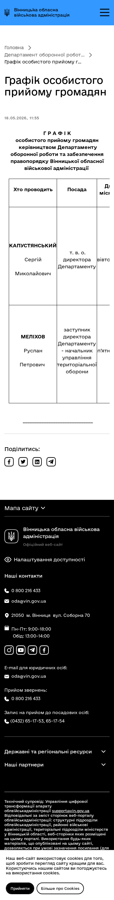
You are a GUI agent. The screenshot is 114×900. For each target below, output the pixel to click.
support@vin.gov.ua (70, 811)
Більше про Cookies (60, 888)
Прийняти (20, 888)
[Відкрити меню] (104, 12)
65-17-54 (55, 720)
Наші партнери (24, 764)
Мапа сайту (21, 508)
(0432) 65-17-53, (27, 720)
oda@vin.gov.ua (28, 676)
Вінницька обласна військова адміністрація (42, 12)
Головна (14, 47)
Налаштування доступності (49, 559)
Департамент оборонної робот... (44, 54)
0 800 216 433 (25, 698)
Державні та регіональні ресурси (48, 751)
